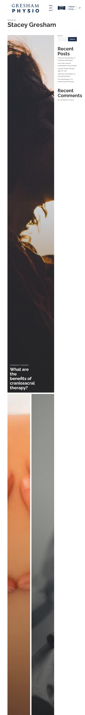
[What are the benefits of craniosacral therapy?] (30, 214)
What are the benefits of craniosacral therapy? (66, 59)
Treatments (24, 365)
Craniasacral (14, 365)
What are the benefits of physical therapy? (66, 75)
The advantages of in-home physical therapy (66, 80)
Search (60, 36)
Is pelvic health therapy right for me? (66, 70)
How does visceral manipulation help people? (67, 64)
